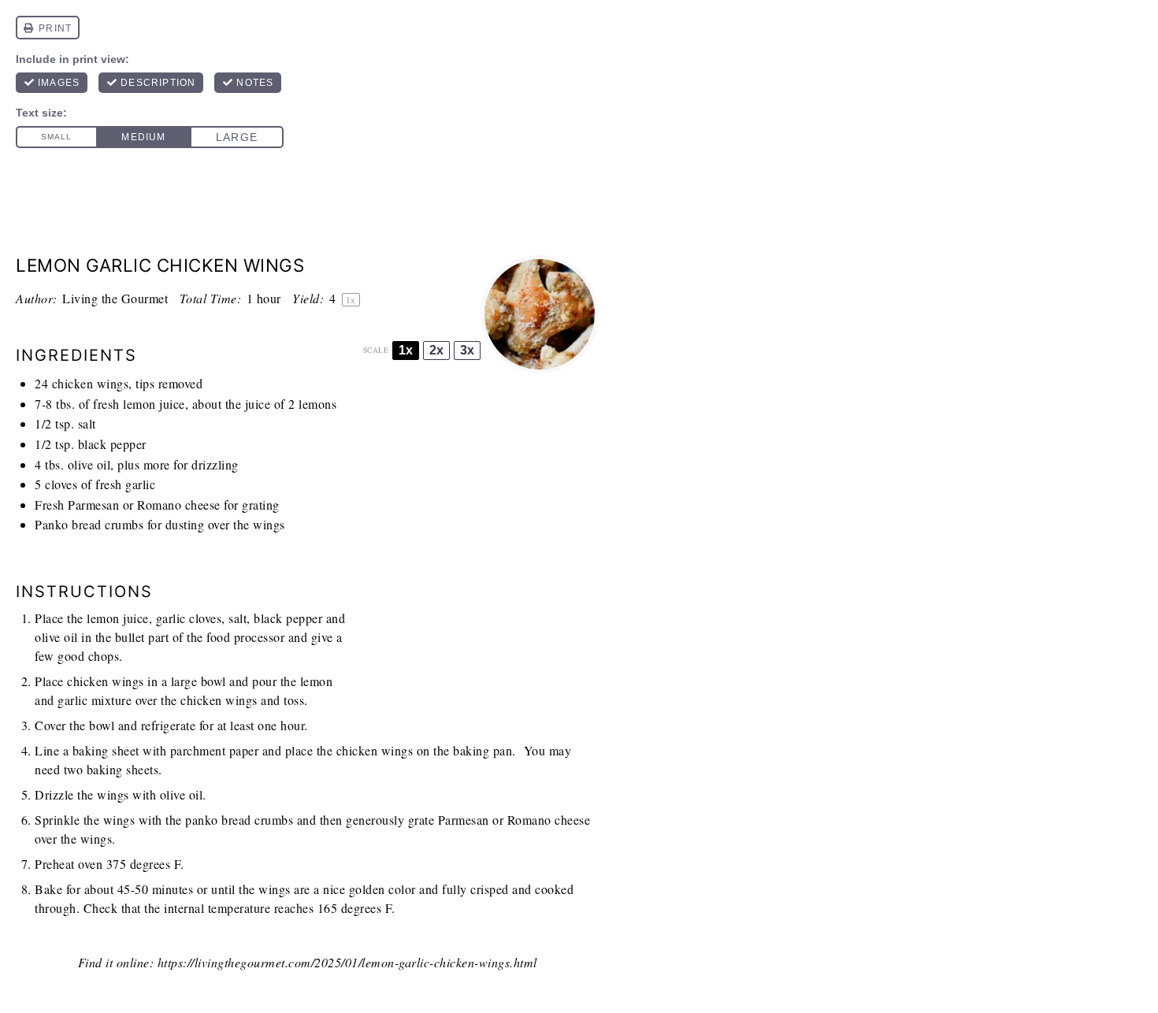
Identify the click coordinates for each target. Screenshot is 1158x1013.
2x (436, 350)
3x (467, 350)
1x (406, 350)
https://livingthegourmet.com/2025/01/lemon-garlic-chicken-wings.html (347, 962)
